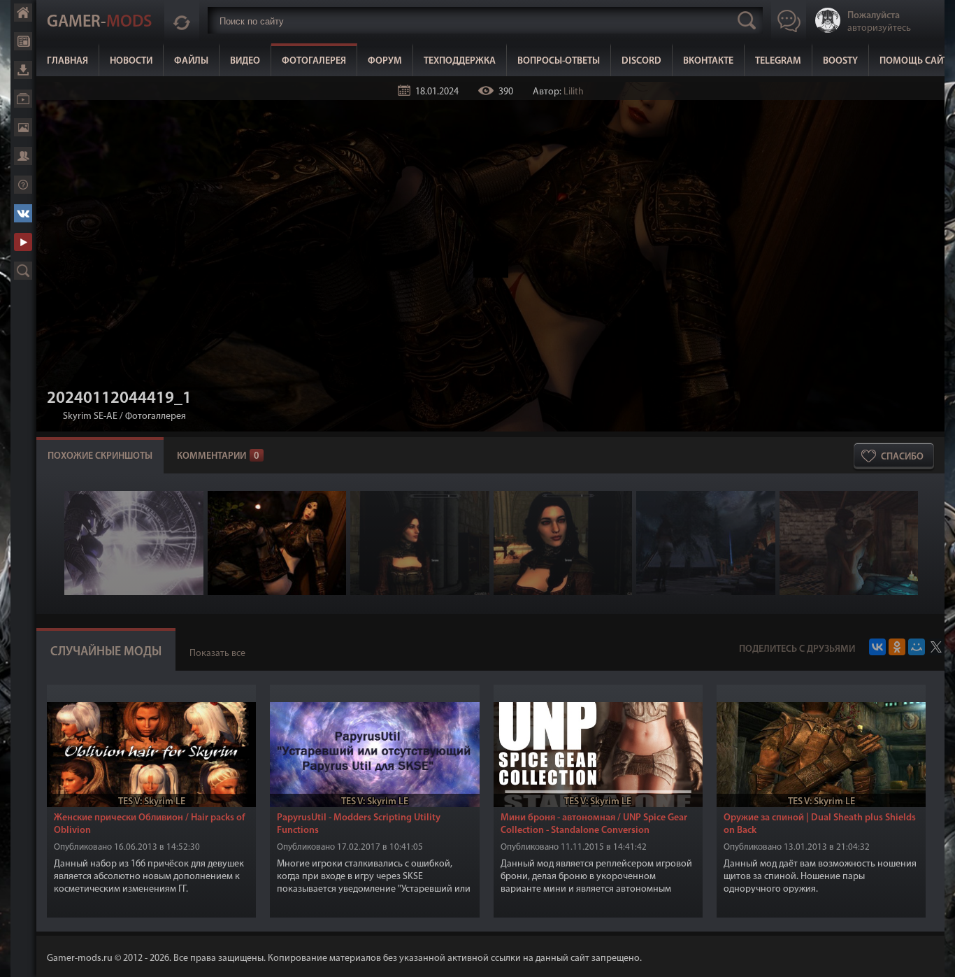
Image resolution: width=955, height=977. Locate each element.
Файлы (191, 61)
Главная (67, 61)
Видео (245, 61)
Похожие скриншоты (100, 456)
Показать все (217, 653)
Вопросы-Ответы (558, 61)
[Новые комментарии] (181, 20)
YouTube (23, 242)
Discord (641, 61)
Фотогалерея (314, 61)
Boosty (840, 61)
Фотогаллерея (155, 416)
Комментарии (218, 456)
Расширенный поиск (23, 271)
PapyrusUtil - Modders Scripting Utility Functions (358, 824)
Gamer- (99, 22)
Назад (52, 416)
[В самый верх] (934, 956)
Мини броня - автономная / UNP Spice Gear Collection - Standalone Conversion (594, 824)
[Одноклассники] (897, 647)
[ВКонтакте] (877, 647)
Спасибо (902, 457)
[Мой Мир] (916, 647)
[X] (936, 647)
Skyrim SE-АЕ (90, 416)
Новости (131, 61)
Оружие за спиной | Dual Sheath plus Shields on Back (820, 824)
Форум (385, 61)
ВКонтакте (708, 61)
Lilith (573, 92)
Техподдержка (460, 61)
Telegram (778, 61)
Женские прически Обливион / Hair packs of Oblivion (149, 824)
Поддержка (23, 185)
